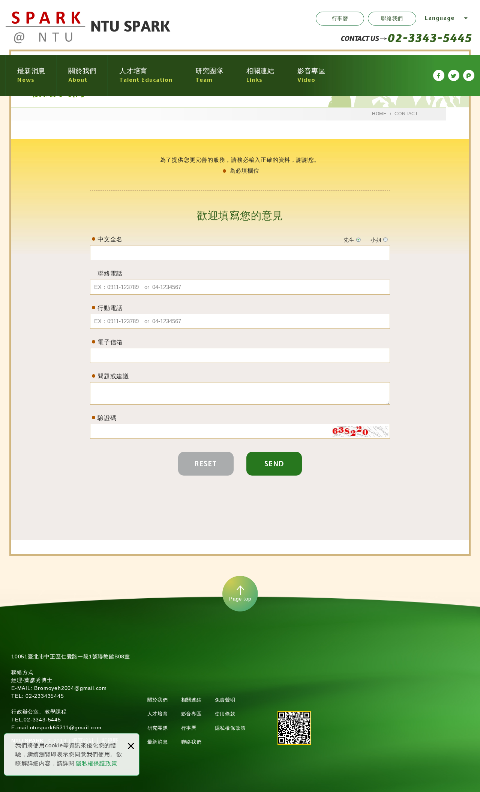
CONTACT (406, 113)
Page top (240, 599)
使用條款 (225, 714)
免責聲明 (225, 700)
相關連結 (191, 700)
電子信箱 (110, 342)
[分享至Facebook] (438, 75)
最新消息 (157, 742)
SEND (274, 463)
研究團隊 (157, 728)
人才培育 (157, 714)
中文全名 (110, 239)
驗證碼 (107, 418)
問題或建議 (113, 376)
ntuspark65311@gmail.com (66, 727)
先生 (349, 240)
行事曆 (340, 18)
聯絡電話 (110, 273)
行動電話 (110, 308)
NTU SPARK (88, 27)
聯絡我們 (392, 18)
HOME (379, 113)
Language (439, 18)
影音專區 (191, 714)
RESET (206, 463)
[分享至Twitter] (453, 75)
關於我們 (157, 700)
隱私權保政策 (230, 728)
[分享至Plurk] (468, 75)
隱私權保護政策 (96, 763)
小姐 (376, 240)
